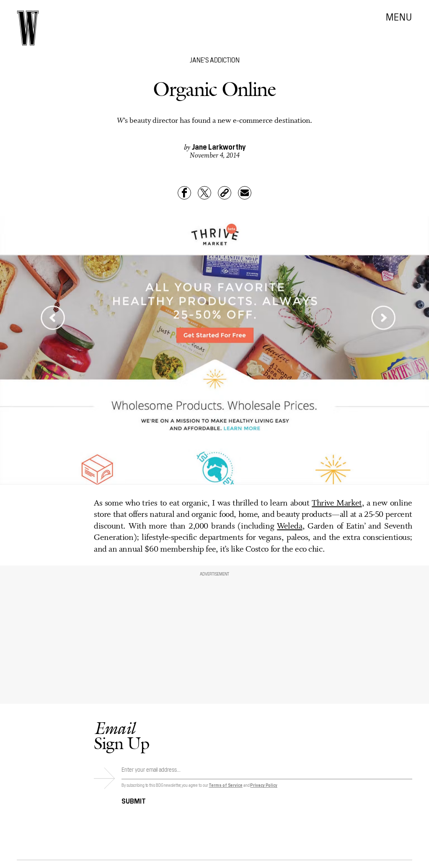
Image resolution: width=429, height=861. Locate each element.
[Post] (204, 193)
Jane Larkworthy (219, 146)
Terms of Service (225, 785)
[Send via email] (244, 193)
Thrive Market (337, 503)
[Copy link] (224, 193)
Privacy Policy (263, 785)
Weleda (289, 526)
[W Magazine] (28, 28)
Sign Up (121, 735)
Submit (133, 800)
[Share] (184, 193)
